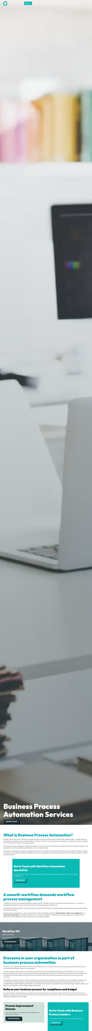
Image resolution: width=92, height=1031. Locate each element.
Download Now (10, 941)
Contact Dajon (11, 821)
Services (27, 3)
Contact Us (68, 3)
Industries (35, 3)
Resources (44, 3)
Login (60, 3)
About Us (52, 3)
